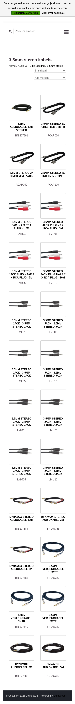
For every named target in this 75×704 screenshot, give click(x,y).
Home (12, 65)
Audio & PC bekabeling (31, 65)
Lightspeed (59, 695)
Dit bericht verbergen (26, 13)
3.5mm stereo (55, 65)
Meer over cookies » (53, 13)
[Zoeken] (10, 31)
